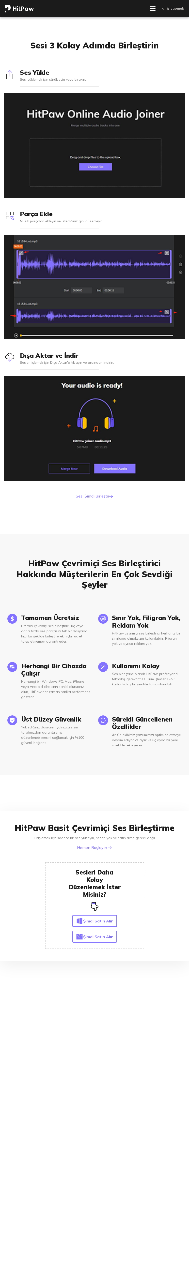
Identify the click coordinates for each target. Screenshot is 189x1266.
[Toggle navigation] (152, 8)
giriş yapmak (173, 8)
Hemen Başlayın (92, 847)
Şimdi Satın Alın (98, 921)
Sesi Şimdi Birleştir (92, 496)
